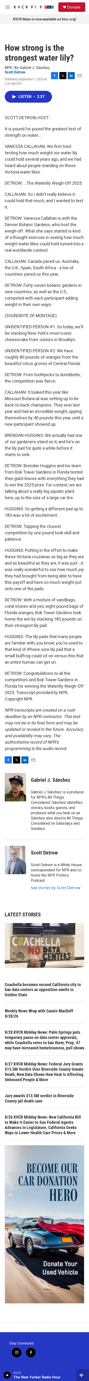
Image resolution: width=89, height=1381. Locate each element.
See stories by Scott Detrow (55, 887)
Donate (73, 7)
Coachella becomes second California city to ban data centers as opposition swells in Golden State (43, 989)
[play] (7, 1375)
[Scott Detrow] (15, 860)
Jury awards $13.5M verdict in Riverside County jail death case (39, 1098)
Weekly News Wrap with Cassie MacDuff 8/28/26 (39, 1013)
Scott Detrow (15, 72)
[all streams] (82, 1375)
